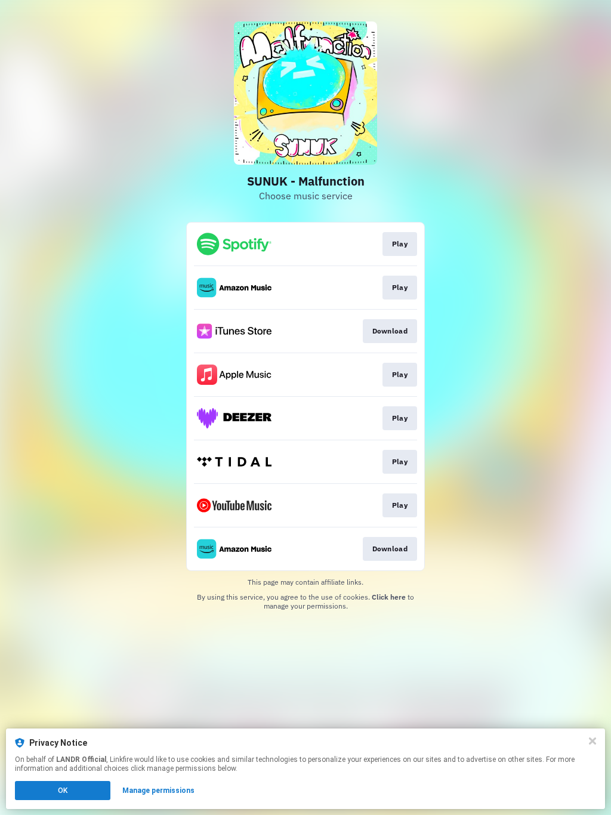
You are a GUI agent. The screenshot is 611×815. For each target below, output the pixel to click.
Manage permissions (158, 790)
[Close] (592, 741)
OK (62, 790)
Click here (389, 596)
